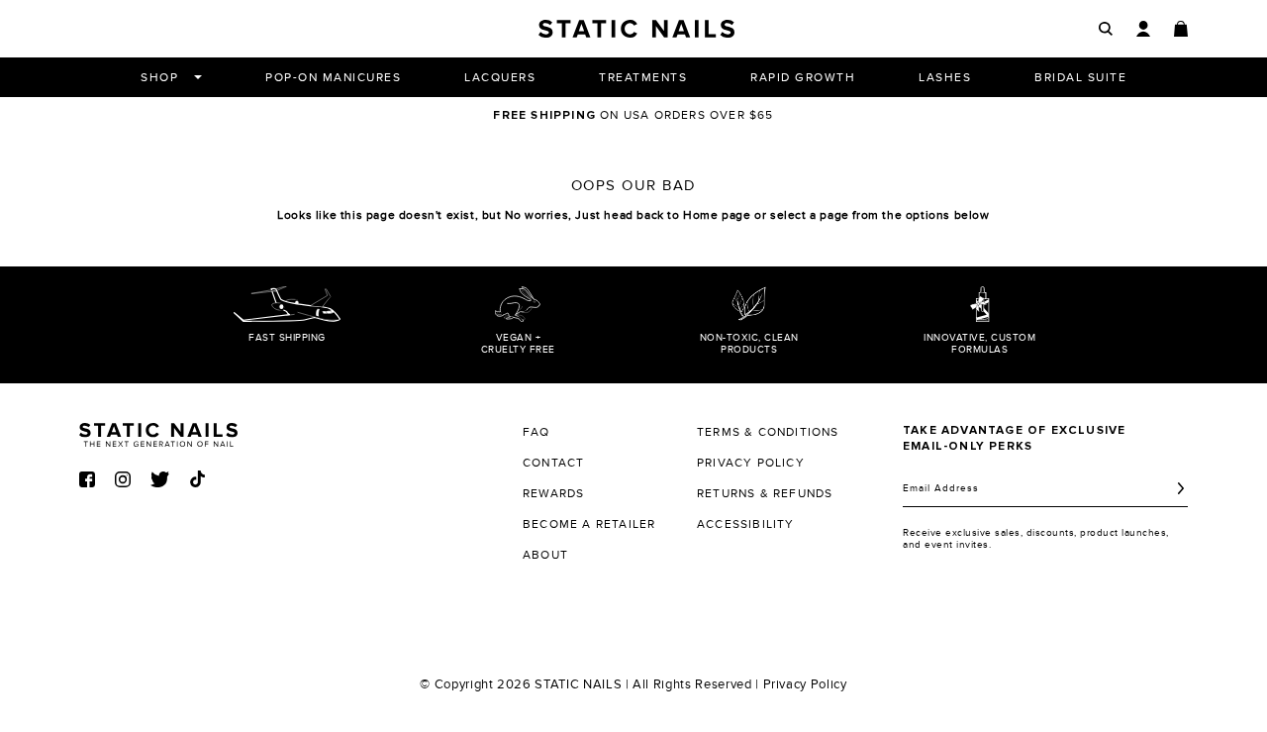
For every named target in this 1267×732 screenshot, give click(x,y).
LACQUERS (500, 77)
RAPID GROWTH (802, 77)
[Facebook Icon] (87, 479)
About (545, 555)
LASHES (945, 77)
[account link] (1143, 29)
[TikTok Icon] (197, 479)
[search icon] (1106, 29)
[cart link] (1181, 29)
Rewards (553, 493)
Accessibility (746, 524)
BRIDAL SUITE (1080, 77)
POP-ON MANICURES (333, 77)
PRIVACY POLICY (751, 463)
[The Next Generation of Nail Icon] (158, 432)
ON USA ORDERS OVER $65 (633, 115)
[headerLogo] (636, 29)
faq (536, 432)
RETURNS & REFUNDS (764, 493)
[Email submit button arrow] (1181, 488)
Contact (553, 463)
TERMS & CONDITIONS (768, 432)
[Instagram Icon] (123, 479)
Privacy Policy (805, 684)
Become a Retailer (589, 524)
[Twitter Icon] (159, 479)
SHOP (159, 77)
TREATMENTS (643, 77)
